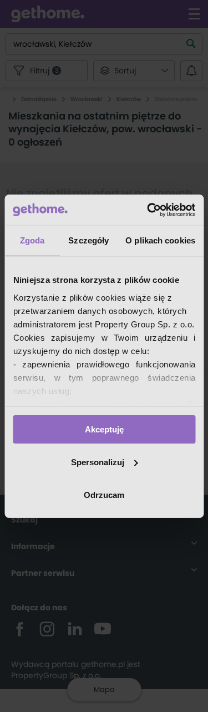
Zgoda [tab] (32, 240)
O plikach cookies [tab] (160, 240)
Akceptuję (104, 429)
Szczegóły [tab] (88, 240)
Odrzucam (104, 494)
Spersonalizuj (97, 462)
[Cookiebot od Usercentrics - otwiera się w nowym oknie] (148, 209)
